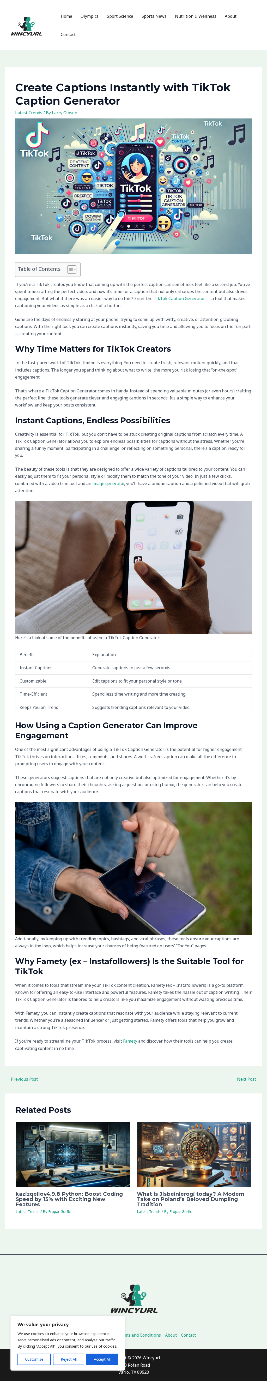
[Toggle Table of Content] (69, 269)
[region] (67, 1343)
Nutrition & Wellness (195, 16)
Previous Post (22, 1079)
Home (66, 16)
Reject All (69, 1359)
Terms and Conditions (139, 1335)
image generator (108, 483)
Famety (130, 1041)
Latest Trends (28, 113)
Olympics (90, 16)
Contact (68, 34)
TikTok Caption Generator (179, 298)
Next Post (249, 1079)
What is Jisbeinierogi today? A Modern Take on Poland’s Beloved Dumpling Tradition (190, 1199)
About (230, 16)
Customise (34, 1359)
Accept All (102, 1359)
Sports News (154, 16)
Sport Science (120, 16)
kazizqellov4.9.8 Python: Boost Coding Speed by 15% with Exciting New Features (69, 1199)
